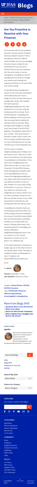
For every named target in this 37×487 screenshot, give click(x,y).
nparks (7, 329)
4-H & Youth (8, 433)
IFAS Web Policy (10, 470)
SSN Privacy (8, 465)
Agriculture (8, 423)
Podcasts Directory (11, 448)
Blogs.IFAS (8, 363)
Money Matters (17, 285)
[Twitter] (9, 412)
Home (6, 18)
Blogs (25, 5)
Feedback (7, 443)
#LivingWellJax (22, 296)
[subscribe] (29, 407)
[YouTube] (18, 412)
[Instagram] (28, 412)
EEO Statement (9, 472)
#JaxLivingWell (10, 296)
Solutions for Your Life (12, 365)
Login (6, 455)
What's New (8, 453)
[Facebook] (4, 412)
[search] (30, 355)
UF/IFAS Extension (11, 288)
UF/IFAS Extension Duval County (21, 18)
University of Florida (30, 482)
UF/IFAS (26, 285)
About (6, 440)
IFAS (32, 483)
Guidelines (7, 450)
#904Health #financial (17, 291)
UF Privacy (8, 462)
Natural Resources (10, 426)
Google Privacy (9, 467)
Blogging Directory (10, 445)
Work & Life (8, 431)
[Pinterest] (14, 412)
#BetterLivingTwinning (12, 294)
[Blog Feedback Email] (23, 412)
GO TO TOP (20, 481)
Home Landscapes (10, 428)
